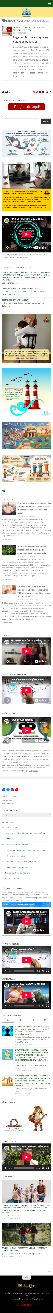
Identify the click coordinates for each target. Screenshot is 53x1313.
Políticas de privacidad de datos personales (20, 862)
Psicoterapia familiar (40, 275)
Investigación (38, 27)
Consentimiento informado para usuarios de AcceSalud (24, 833)
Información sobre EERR (39, 272)
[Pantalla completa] (47, 971)
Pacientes (17, 30)
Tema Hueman (38, 1299)
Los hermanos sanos (11, 283)
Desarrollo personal (23, 1027)
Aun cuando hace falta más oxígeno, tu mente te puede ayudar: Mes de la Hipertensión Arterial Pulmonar (32, 1039)
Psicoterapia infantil (10, 277)
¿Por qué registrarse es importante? (17, 873)
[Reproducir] (5, 971)
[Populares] (20, 1020)
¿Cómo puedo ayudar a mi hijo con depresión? (21, 1253)
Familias (27, 27)
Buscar (4, 117)
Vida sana (19, 1086)
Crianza (5, 272)
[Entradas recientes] (8, 1020)
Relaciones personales (23, 1060)
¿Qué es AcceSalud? (12, 879)
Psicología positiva (22, 1034)
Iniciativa (25, 289)
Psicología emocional (37, 1032)
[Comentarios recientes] (32, 1020)
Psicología (27, 30)
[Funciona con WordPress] (20, 1299)
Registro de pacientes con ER (18, 856)
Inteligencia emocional (23, 1029)
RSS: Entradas (7, 800)
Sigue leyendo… (32, 771)
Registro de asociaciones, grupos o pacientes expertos (27, 850)
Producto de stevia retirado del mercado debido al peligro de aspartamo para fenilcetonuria (31, 549)
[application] (26, 960)
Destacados (18, 27)
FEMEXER (29, 756)
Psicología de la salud (21, 275)
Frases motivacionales (40, 1027)
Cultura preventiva (22, 1050)
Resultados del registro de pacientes (18, 867)
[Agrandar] (47, 133)
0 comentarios (7, 539)
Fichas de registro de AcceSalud (16, 844)
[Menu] (49, 3)
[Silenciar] (43, 971)
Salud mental (38, 1060)
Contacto (7, 839)
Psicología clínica (21, 1032)
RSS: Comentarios (8, 803)
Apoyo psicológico (11, 827)
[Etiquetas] (45, 1020)
